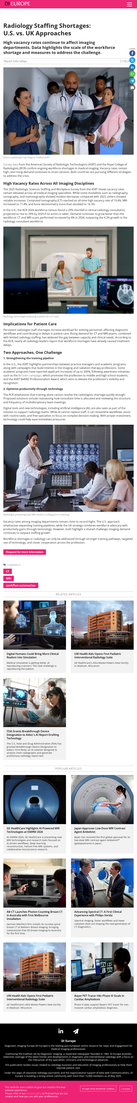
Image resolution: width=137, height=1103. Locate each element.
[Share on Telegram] (132, 81)
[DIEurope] (16, 4)
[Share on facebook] (132, 53)
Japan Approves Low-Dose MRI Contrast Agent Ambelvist (99, 830)
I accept (125, 1088)
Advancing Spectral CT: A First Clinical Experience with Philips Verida (98, 913)
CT (7, 571)
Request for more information (24, 552)
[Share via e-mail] (132, 88)
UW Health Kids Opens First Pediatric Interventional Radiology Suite (97, 655)
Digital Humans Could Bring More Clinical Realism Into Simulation (33, 655)
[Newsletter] (76, 1031)
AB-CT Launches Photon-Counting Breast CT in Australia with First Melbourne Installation (34, 915)
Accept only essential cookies (98, 1088)
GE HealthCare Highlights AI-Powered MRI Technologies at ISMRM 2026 (33, 830)
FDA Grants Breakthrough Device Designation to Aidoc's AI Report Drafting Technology (33, 734)
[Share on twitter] (132, 60)
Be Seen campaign (29, 375)
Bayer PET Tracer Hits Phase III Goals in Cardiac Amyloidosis (99, 997)
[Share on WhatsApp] (132, 74)
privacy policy (34, 1093)
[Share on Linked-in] (132, 67)
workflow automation (21, 585)
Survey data (10, 164)
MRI (8, 578)
